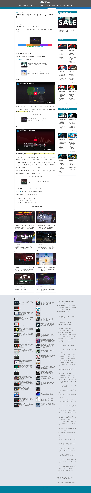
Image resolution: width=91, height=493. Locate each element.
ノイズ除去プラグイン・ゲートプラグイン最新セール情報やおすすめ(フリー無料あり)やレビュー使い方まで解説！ (67, 429)
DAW (36, 5)
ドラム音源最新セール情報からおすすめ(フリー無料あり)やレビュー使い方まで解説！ (67, 359)
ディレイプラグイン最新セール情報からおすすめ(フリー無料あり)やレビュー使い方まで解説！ (67, 423)
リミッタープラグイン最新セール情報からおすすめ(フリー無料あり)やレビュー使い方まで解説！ (67, 461)
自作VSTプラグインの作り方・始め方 (66, 470)
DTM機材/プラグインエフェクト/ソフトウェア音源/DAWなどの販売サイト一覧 (67, 328)
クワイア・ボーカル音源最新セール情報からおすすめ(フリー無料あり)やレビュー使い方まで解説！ (67, 345)
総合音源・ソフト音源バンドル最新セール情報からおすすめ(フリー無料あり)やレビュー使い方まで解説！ (67, 381)
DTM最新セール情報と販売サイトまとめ (65, 324)
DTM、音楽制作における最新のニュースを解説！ (66, 305)
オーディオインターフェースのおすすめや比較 (67, 313)
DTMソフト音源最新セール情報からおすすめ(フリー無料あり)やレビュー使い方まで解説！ (67, 335)
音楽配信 (53, 5)
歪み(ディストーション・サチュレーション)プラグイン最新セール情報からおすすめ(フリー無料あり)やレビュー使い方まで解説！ (67, 467)
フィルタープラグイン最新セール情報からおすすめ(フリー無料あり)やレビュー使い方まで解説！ (67, 434)
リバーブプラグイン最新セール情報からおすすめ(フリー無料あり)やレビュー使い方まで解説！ (67, 456)
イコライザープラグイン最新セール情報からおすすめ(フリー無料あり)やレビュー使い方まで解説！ (67, 407)
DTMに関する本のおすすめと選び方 (65, 322)
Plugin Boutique (19, 191)
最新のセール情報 (19, 59)
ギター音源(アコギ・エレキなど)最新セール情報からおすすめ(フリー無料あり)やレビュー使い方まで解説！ (67, 340)
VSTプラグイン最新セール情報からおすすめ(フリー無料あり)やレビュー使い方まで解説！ (67, 331)
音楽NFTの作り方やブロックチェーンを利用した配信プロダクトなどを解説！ (67, 308)
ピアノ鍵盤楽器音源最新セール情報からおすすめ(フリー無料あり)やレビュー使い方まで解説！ (67, 364)
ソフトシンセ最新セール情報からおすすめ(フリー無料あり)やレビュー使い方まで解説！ (67, 355)
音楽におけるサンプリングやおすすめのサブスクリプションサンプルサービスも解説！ (67, 478)
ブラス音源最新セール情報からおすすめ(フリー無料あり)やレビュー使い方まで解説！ (67, 369)
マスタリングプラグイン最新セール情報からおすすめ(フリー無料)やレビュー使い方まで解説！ (67, 450)
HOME (20, 5)
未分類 (59, 472)
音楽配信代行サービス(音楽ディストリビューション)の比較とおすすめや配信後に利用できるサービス (67, 482)
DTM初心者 (25, 5)
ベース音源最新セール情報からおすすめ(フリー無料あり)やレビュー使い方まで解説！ (67, 372)
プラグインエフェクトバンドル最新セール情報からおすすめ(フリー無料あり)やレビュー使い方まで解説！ (67, 439)
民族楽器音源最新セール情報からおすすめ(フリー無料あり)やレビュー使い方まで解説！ (67, 376)
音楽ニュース (69, 5)
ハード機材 (41, 5)
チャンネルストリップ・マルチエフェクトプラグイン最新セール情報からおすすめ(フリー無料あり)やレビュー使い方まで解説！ (67, 418)
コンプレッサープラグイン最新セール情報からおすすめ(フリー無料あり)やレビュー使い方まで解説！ (67, 412)
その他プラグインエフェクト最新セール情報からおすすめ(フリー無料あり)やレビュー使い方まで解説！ (67, 396)
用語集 (64, 5)
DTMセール (59, 5)
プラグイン (31, 5)
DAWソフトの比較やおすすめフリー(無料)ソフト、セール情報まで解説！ (67, 302)
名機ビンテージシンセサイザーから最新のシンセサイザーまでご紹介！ (67, 317)
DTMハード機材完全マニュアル (63, 311)
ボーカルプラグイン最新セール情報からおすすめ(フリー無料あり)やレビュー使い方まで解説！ (67, 445)
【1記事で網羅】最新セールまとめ (41, 7)
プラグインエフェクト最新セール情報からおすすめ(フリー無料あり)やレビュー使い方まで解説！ (67, 391)
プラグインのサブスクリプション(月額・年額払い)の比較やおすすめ (67, 386)
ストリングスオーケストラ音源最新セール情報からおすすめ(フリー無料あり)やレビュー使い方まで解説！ (67, 351)
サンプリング (47, 5)
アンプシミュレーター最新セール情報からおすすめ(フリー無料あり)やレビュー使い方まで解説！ (67, 401)
